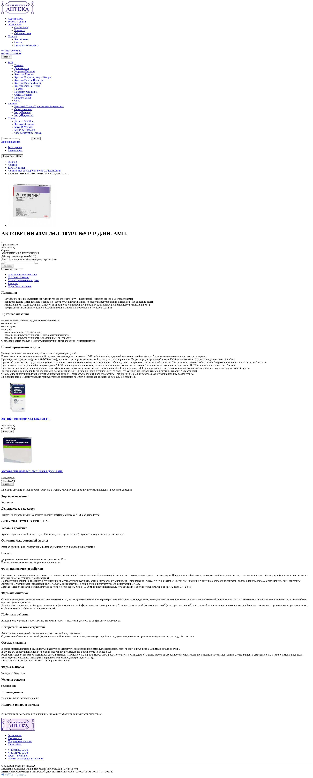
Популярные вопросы (26, 45)
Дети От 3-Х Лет (23, 121)
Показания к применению (22, 274)
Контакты (19, 30)
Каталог (6, 57)
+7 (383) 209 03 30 (11, 50)
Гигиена (18, 65)
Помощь (12, 36)
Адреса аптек (15, 18)
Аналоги (13, 283)
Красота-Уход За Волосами (29, 80)
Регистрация (15, 147)
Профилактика (22, 97)
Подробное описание (19, 286)
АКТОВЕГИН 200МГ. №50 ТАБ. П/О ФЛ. (25, 419)
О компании (15, 24)
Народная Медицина (25, 91)
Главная (12, 161)
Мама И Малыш (23, 127)
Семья (11, 118)
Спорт (17, 100)
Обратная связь (22, 33)
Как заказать (21, 39)
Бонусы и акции (17, 21)
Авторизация (15, 150)
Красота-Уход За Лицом (27, 83)
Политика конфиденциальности (26, 758)
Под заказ (7, 266)
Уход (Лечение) (22, 112)
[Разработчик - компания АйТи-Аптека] (13, 775)
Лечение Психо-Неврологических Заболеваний (34, 170)
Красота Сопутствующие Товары (32, 77)
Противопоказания (18, 277)
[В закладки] (2, 242)
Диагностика (21, 68)
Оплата (18, 42)
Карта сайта (14, 744)
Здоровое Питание (24, 71)
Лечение (12, 103)
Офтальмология (23, 94)
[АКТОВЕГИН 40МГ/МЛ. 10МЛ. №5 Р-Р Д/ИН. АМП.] (32, 225)
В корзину (7, 431)
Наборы (18, 88)
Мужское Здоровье (24, 129)
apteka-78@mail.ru (18, 755)
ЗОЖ (10, 62)
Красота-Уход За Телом (27, 86)
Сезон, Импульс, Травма (27, 132)
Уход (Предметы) (23, 115)
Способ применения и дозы (23, 280)
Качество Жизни (23, 74)
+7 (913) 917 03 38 (11, 53)
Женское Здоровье (24, 124)
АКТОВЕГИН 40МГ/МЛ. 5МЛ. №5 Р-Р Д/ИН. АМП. (32, 471)
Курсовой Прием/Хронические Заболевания (39, 106)
